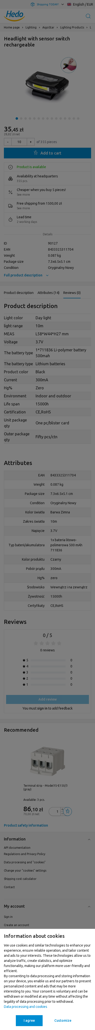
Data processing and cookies (25, 1007)
